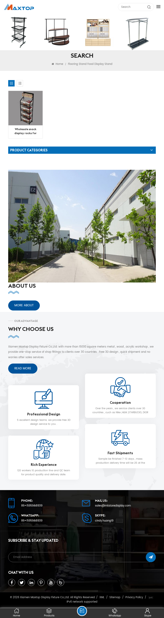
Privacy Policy (134, 597)
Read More (22, 368)
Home (59, 64)
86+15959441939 (31, 506)
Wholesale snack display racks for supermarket (25, 131)
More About (24, 305)
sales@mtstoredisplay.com (113, 506)
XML (101, 597)
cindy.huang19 (104, 521)
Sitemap (114, 597)
